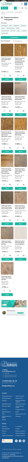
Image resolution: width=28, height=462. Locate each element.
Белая (17, 28)
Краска (17, 411)
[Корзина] (25, 8)
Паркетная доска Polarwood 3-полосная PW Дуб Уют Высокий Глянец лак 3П (20, 61)
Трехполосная (5, 30)
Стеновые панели (20, 409)
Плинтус (4, 409)
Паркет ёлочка (19, 398)
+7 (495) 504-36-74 (9, 381)
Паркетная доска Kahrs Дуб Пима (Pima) (6, 59)
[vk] (16, 441)
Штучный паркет (6, 406)
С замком (24, 30)
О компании (18, 426)
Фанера (4, 419)
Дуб (11, 25)
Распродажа (5, 25)
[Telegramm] (20, 441)
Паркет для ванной (20, 414)
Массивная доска (6, 398)
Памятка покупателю (7, 435)
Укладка (17, 428)
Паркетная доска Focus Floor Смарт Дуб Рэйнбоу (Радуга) (20, 171)
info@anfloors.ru (8, 386)
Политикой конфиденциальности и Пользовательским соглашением (12, 456)
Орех (18, 30)
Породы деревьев (20, 433)
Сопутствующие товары (19, 406)
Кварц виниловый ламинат (20, 401)
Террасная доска (6, 411)
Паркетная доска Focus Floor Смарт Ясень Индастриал (6, 207)
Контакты (17, 1)
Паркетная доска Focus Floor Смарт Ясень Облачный (20, 207)
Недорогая (16, 25)
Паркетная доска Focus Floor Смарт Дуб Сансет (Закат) (6, 98)
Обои (3, 414)
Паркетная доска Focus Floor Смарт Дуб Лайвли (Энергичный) (6, 171)
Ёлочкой (13, 30)
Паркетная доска (19, 396)
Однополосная (10, 28)
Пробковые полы (6, 404)
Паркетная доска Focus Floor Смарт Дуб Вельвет (20, 98)
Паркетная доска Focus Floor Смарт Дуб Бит (6, 242)
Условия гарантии (20, 435)
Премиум (23, 25)
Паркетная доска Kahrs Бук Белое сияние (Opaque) (20, 242)
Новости (4, 431)
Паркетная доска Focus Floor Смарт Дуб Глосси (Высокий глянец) (6, 134)
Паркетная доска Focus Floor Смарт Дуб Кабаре (20, 133)
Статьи (4, 433)
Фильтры (15, 37)
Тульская (24, 1)
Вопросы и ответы (20, 431)
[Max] (24, 441)
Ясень (3, 28)
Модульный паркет (20, 404)
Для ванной (5, 33)
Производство (5, 428)
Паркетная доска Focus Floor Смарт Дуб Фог (6, 278)
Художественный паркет (6, 417)
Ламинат (4, 400)
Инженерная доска (7, 396)
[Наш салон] (14, 303)
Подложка (18, 416)
